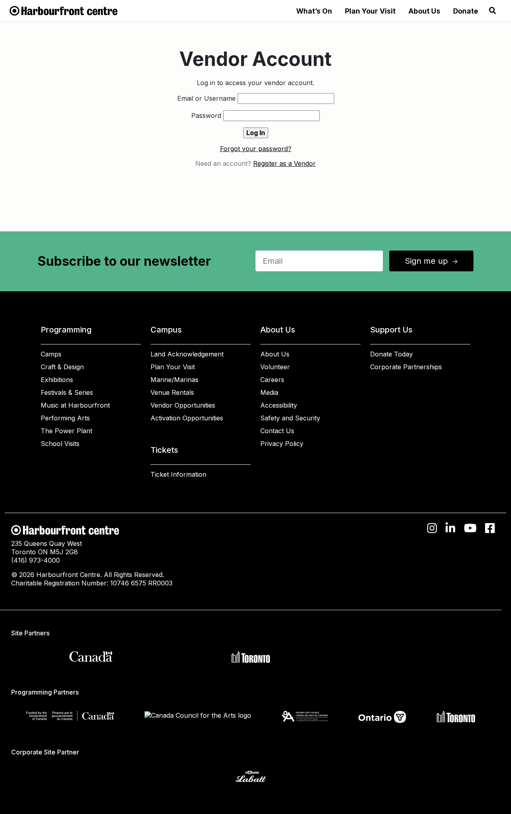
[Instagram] (432, 528)
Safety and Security (290, 418)
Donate (465, 11)
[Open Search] (492, 10)
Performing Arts (65, 418)
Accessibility (278, 405)
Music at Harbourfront (75, 405)
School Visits (60, 444)
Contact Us (277, 431)
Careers (272, 380)
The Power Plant (66, 431)
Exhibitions (57, 380)
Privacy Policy (281, 444)
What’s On (314, 11)
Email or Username (206, 98)
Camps (51, 354)
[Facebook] (490, 528)
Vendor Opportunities (183, 405)
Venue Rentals (172, 392)
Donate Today (391, 354)
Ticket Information (178, 474)
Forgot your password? (255, 149)
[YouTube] (470, 528)
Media (269, 392)
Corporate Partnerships (406, 367)
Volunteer (275, 367)
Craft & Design (62, 367)
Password (206, 115)
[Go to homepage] (63, 10)
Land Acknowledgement (187, 354)
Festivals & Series (67, 392)
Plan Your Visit (370, 11)
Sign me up (432, 261)
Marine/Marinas (174, 380)
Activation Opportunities (187, 418)
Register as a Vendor (284, 163)
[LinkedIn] (451, 528)
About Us (424, 11)
